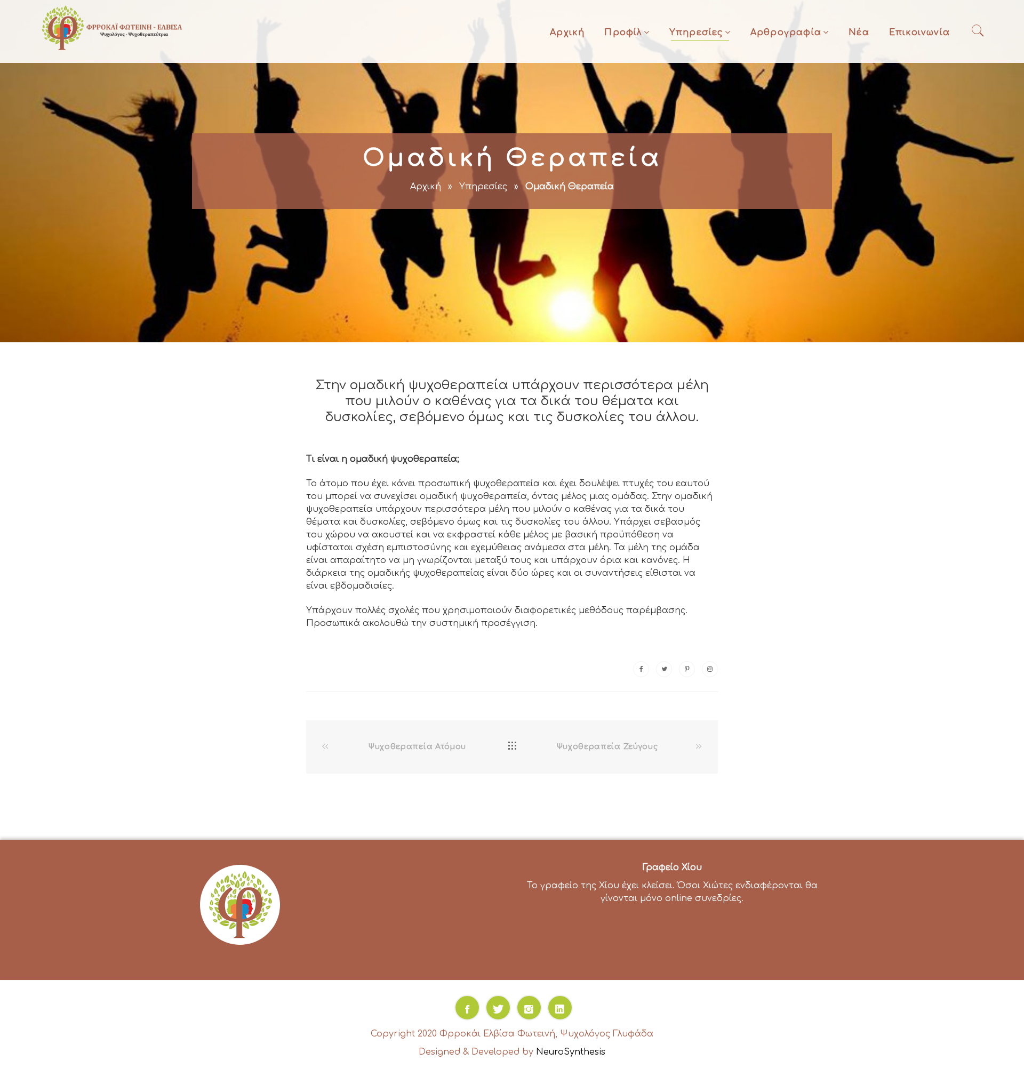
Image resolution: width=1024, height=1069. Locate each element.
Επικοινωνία (919, 32)
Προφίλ (623, 32)
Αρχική (567, 32)
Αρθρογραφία (785, 32)
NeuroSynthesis (570, 1052)
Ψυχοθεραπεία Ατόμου (417, 747)
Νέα (859, 32)
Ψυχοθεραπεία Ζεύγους (607, 747)
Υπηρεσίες (696, 32)
